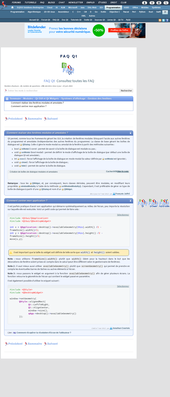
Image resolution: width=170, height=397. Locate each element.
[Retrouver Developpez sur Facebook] (167, 20)
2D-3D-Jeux (49, 12)
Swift (158, 12)
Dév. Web (92, 7)
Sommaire (15, 98)
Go (96, 12)
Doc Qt (65, 20)
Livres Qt (111, 20)
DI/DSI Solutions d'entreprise (30, 7)
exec (22, 159)
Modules (28, 98)
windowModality (28, 186)
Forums (16, 2)
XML (84, 16)
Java (82, 7)
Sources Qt (100, 20)
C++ (79, 12)
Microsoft (72, 7)
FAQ (42, 2)
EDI (101, 7)
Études (102, 2)
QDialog (26, 144)
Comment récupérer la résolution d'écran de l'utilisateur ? (44, 333)
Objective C (114, 12)
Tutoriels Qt (76, 20)
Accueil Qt (34, 20)
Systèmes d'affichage (73, 98)
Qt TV (120, 20)
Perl (134, 12)
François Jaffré (122, 194)
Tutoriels (30, 2)
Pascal (126, 12)
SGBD (126, 7)
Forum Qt (45, 20)
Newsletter (75, 2)
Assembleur (63, 12)
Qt (165, 12)
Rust (151, 12)
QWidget (36, 183)
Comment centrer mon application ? (28, 106)
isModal (25, 149)
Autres (92, 16)
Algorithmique (34, 12)
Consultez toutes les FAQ (75, 81)
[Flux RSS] (160, 20)
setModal (25, 152)
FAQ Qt (56, 20)
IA (57, 7)
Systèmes (156, 7)
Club (123, 2)
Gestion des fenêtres (100, 98)
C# (85, 12)
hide (23, 166)
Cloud (49, 7)
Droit (113, 2)
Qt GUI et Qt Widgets (47, 98)
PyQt (128, 20)
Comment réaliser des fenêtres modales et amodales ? (37, 103)
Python (142, 12)
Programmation (113, 7)
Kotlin (103, 12)
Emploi (90, 2)
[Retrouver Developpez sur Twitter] (163, 20)
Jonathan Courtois (121, 328)
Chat (61, 2)
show (23, 162)
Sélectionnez (123, 171)
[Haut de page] (127, 132)
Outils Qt (88, 20)
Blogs (51, 2)
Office (135, 7)
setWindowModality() (71, 186)
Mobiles (145, 7)
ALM (63, 7)
